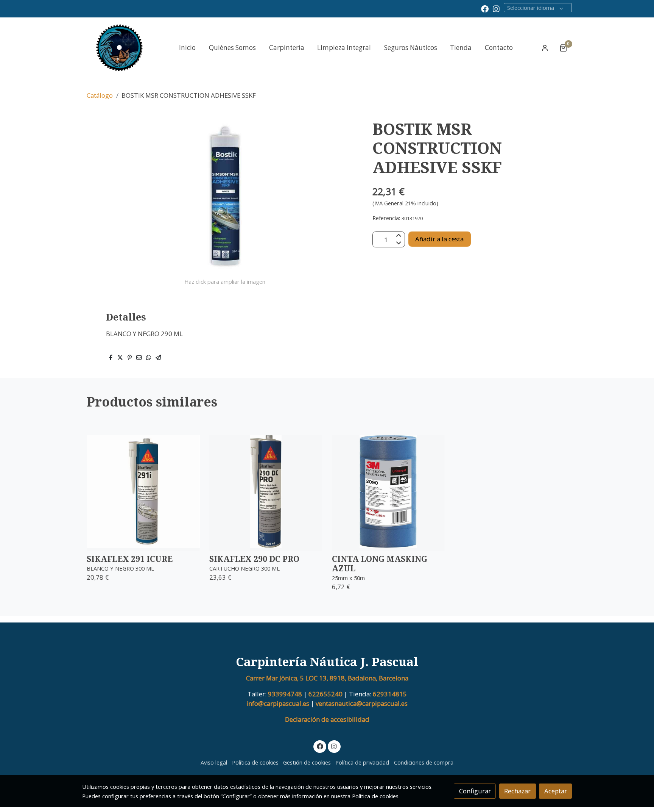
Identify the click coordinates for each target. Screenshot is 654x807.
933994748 (285, 694)
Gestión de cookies (307, 762)
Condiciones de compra (423, 762)
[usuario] (545, 48)
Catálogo (100, 95)
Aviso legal (214, 762)
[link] (119, 47)
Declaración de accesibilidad (327, 719)
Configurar (475, 791)
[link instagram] (496, 8)
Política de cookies (255, 762)
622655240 (325, 694)
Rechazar (517, 791)
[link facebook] (485, 8)
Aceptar (555, 791)
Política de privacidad (362, 762)
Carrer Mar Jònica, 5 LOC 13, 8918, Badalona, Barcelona (327, 678)
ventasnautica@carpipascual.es (361, 703)
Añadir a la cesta (439, 239)
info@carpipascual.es (277, 703)
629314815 (390, 694)
